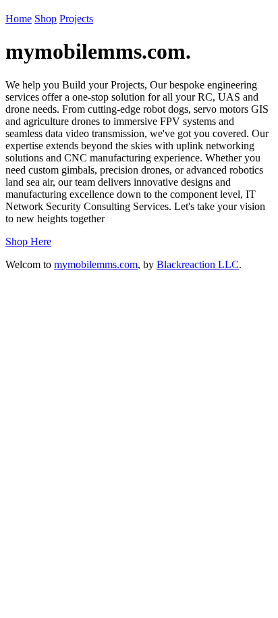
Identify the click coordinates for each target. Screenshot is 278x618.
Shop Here (28, 241)
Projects (76, 18)
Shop (45, 18)
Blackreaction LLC (198, 264)
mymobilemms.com (96, 264)
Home (18, 18)
